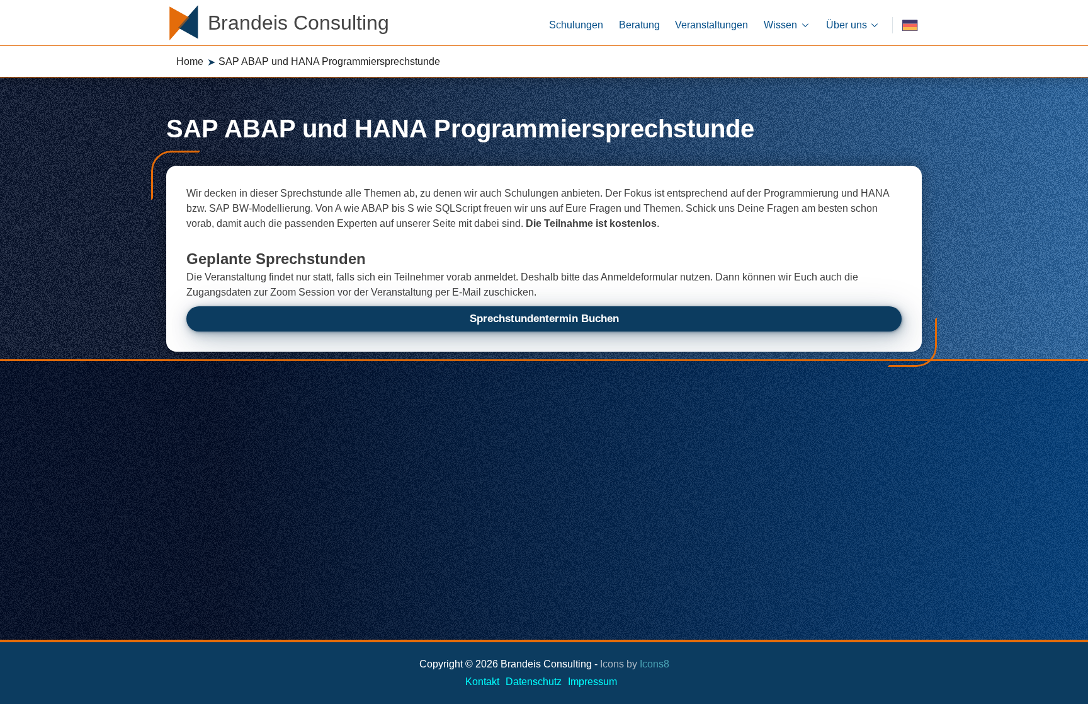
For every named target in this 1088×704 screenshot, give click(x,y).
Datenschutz (534, 681)
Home (189, 61)
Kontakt (482, 681)
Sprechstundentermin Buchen (544, 319)
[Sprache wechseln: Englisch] (910, 25)
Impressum (592, 681)
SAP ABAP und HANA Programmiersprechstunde (329, 61)
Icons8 (654, 664)
